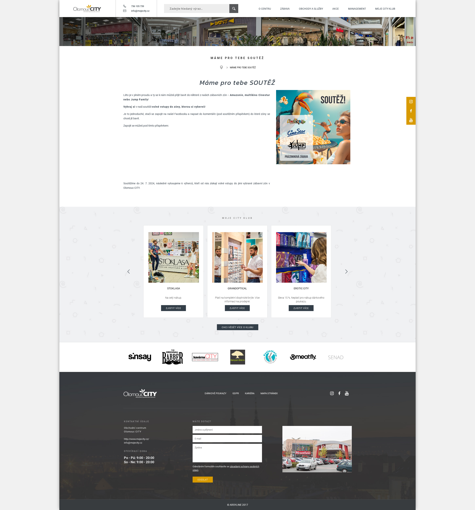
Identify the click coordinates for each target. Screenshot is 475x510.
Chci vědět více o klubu (237, 327)
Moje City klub (385, 8)
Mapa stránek (269, 393)
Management (357, 8)
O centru (265, 8)
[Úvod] (223, 67)
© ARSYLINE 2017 (237, 504)
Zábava (285, 8)
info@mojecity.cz (140, 10)
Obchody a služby (311, 8)
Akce (335, 8)
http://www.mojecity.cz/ (136, 439)
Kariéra (249, 393)
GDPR (235, 393)
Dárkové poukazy (215, 393)
